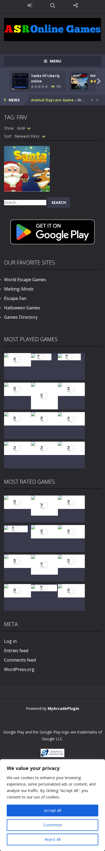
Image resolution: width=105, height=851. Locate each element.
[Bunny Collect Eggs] (17, 590)
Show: (9, 128)
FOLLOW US (75, 5)
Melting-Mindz (19, 289)
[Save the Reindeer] (71, 447)
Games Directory (21, 317)
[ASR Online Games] (52, 29)
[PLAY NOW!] (20, 80)
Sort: (8, 136)
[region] (52, 805)
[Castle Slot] (69, 356)
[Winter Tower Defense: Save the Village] (44, 395)
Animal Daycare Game (52, 99)
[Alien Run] (41, 356)
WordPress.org (19, 669)
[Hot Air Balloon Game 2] (44, 505)
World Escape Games (25, 280)
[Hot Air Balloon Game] (17, 447)
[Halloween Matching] (44, 531)
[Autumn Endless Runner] (44, 447)
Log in (10, 641)
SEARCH (53, 5)
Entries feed (16, 651)
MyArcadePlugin (63, 708)
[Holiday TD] (16, 528)
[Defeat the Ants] (71, 560)
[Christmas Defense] (17, 418)
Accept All (52, 810)
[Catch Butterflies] (71, 531)
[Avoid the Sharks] (71, 418)
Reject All (52, 839)
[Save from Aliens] (71, 501)
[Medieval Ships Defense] (17, 501)
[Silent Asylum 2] (17, 560)
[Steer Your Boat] (17, 388)
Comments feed (20, 660)
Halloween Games (22, 308)
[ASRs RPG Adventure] (71, 388)
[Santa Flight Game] (44, 418)
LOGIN (30, 5)
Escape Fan (15, 298)
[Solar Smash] (44, 587)
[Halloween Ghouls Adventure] (44, 564)
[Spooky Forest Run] (17, 359)
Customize (52, 824)
